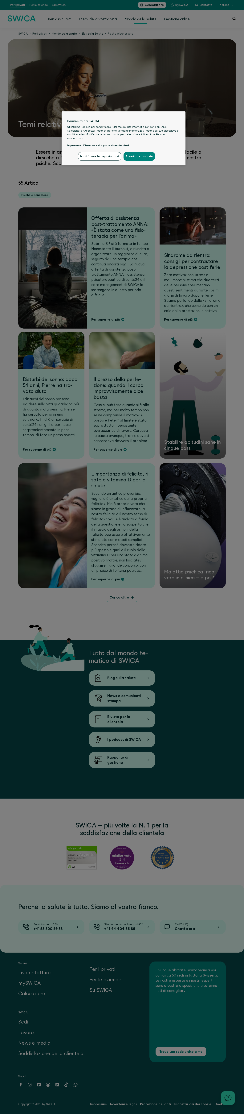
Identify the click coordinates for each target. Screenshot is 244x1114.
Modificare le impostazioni (99, 156)
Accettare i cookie (139, 156)
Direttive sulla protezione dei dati (106, 145)
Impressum (74, 145)
